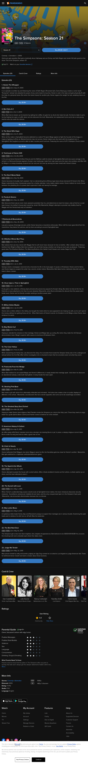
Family (47, 716)
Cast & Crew (23, 73)
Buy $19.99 (65, 50)
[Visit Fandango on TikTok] (20, 740)
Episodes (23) (7, 73)
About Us (69, 713)
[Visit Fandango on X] (12, 740)
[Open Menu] (3, 3)
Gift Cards (48, 726)
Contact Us (69, 726)
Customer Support (72, 720)
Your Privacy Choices (22, 759)
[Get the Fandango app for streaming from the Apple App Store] (8, 701)
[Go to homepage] (15, 3)
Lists (46, 713)
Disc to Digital (49, 720)
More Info (54, 73)
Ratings (38, 73)
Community (38, 621)
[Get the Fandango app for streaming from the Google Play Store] (20, 701)
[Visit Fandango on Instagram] (16, 740)
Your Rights (59, 746)
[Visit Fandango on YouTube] (8, 740)
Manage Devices (28, 723)
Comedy (10, 681)
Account (26, 716)
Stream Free (6, 723)
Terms (41, 744)
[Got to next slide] (86, 588)
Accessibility (70, 733)
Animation (18, 681)
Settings (26, 720)
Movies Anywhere (50, 723)
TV (3, 720)
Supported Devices (72, 716)
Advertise (69, 730)
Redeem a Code (28, 726)
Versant (17, 744)
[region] (44, 752)
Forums (68, 723)
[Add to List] (85, 43)
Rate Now (50, 621)
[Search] (85, 3)
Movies (4, 716)
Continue (38, 759)
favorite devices (25, 64)
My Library (26, 713)
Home (4, 713)
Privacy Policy (71, 744)
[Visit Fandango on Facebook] (3, 740)
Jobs (67, 736)
